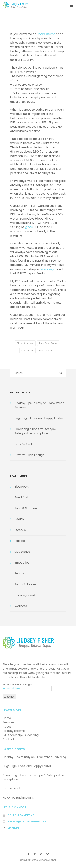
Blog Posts (21, 486)
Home (7, 718)
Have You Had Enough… (30, 455)
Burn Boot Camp (48, 343)
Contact (8, 739)
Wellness (20, 606)
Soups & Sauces (25, 584)
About (7, 726)
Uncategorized (24, 595)
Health (19, 519)
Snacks (19, 573)
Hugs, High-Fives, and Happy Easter (38, 418)
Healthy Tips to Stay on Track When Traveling (34, 757)
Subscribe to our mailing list (18, 684)
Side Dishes (22, 552)
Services (8, 722)
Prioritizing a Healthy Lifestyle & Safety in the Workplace (36, 431)
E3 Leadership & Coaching (21, 735)
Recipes (19, 541)
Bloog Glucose (25, 343)
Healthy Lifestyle (14, 731)
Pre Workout (46, 350)
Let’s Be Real (23, 444)
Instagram (27, 350)
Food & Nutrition (25, 508)
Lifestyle (20, 530)
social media (46, 34)
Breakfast (21, 497)
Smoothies (21, 563)
